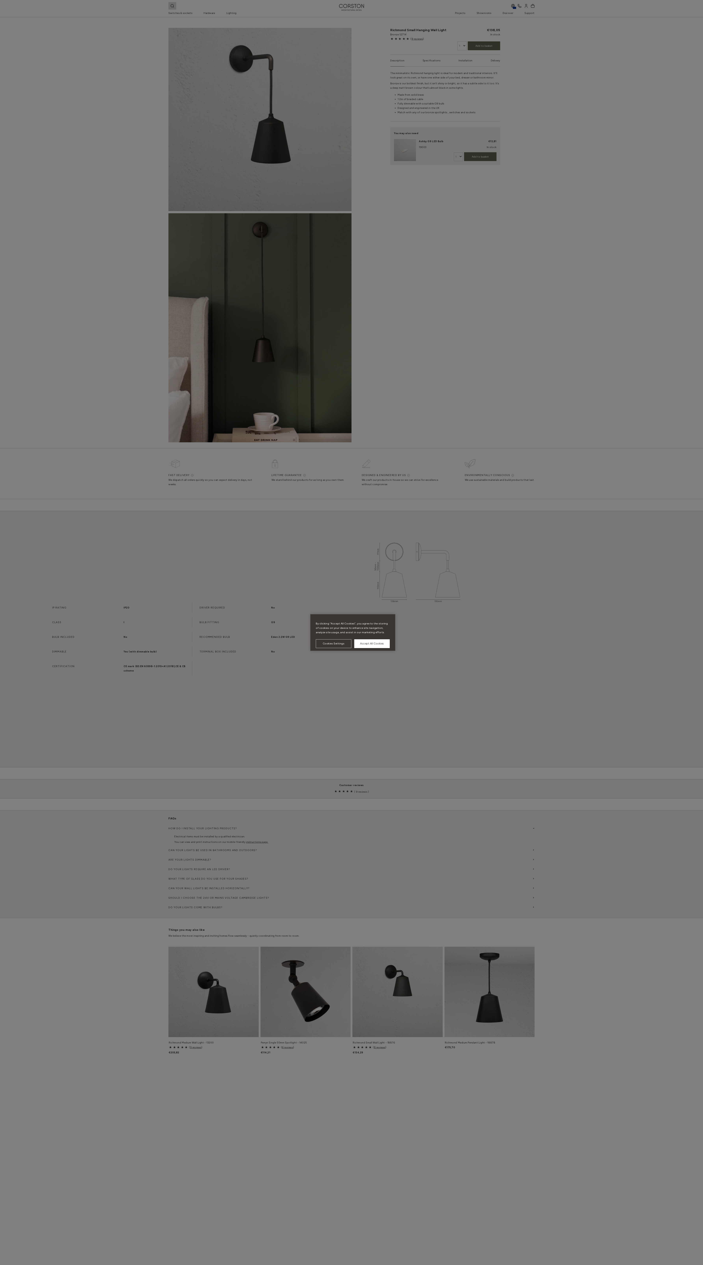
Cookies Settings (334, 643)
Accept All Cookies (372, 643)
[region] (352, 632)
